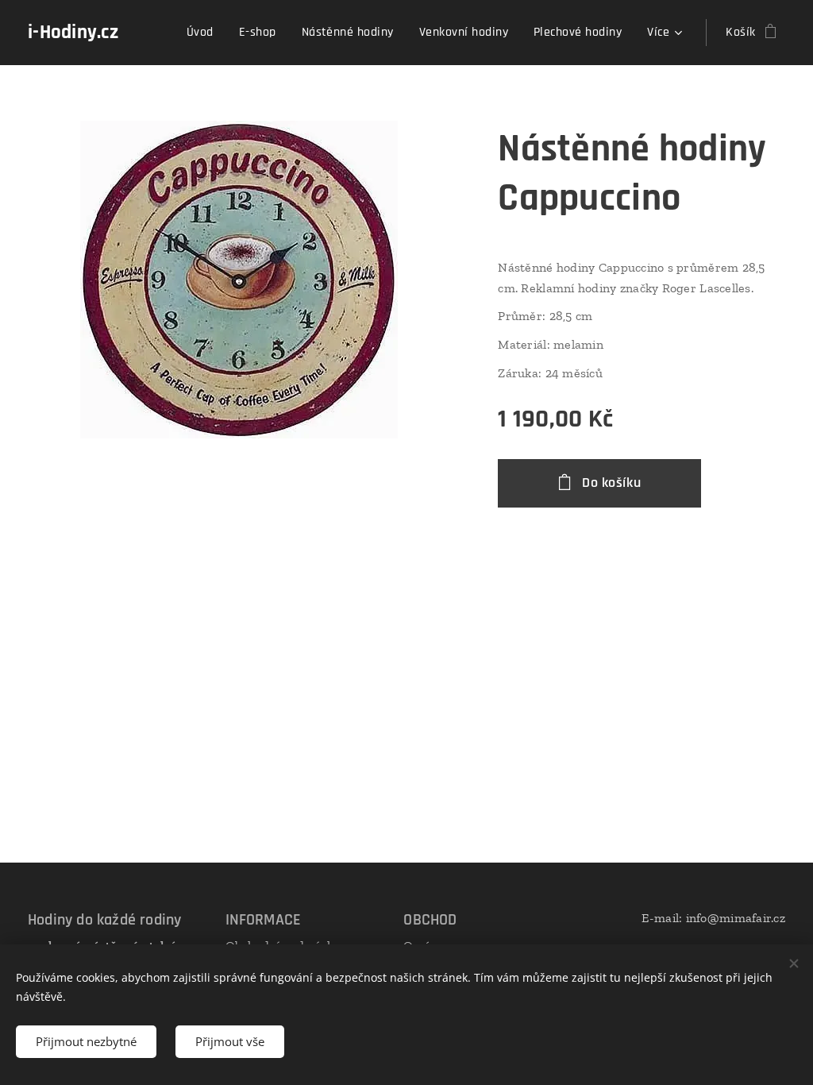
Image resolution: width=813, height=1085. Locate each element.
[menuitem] (204, 32)
